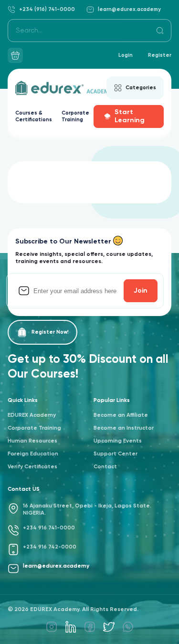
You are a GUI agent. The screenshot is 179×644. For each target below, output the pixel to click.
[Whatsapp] (128, 627)
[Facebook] (89, 627)
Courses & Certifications (33, 116)
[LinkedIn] (70, 627)
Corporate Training (75, 116)
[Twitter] (109, 627)
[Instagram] (51, 627)
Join (140, 290)
